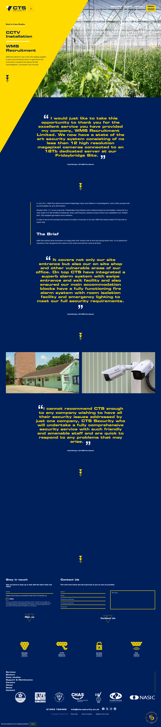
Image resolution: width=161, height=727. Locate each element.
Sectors (10, 675)
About (9, 685)
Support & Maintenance (19, 680)
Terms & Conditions (87, 714)
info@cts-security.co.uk (85, 710)
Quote (128, 7)
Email (11, 599)
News (9, 688)
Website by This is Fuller (102, 714)
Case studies (13, 677)
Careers (10, 683)
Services (116, 7)
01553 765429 (56, 710)
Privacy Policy (74, 714)
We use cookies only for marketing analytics (15, 724)
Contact (139, 7)
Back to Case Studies (15, 25)
